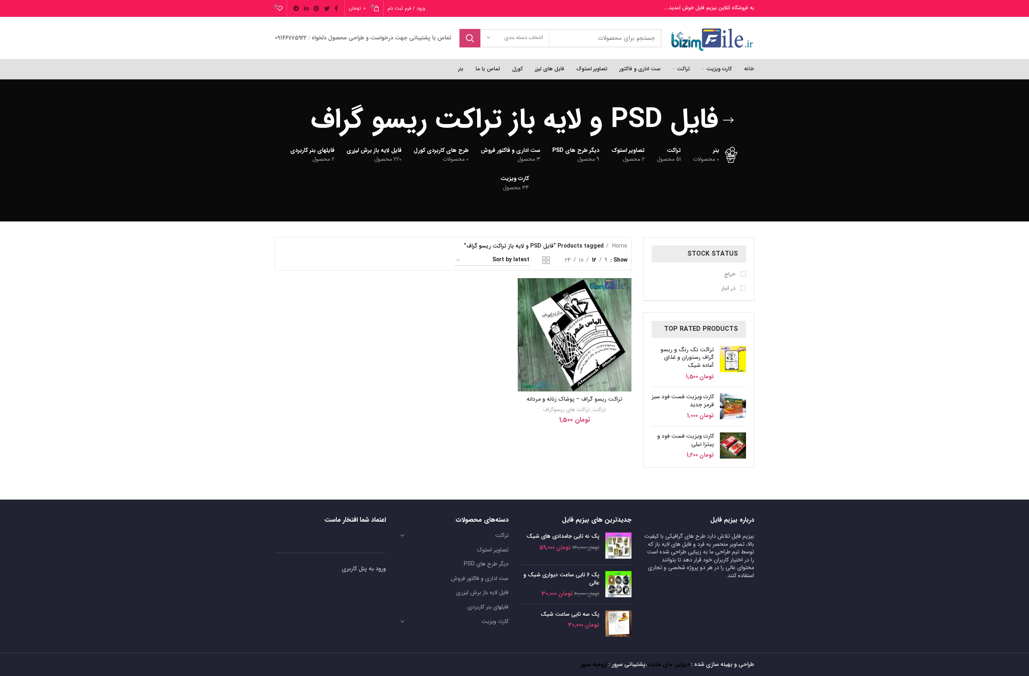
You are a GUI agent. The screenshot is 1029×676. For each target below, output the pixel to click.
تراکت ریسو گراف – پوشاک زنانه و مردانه (574, 399)
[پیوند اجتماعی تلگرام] (296, 8)
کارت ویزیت (495, 621)
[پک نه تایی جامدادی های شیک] (618, 546)
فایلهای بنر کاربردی (487, 606)
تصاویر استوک (492, 549)
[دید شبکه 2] (546, 260)
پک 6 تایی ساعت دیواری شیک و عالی (561, 579)
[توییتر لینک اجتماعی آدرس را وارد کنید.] (327, 8)
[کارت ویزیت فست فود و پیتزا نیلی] (733, 445)
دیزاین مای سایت (668, 664)
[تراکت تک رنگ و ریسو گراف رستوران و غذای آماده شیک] (733, 363)
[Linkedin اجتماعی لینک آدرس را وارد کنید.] (306, 8)
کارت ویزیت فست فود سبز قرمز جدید (683, 401)
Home (619, 246)
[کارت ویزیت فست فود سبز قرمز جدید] (733, 406)
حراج (730, 274)
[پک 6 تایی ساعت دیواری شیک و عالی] (618, 584)
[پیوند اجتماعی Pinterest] (316, 8)
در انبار (729, 289)
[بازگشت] (728, 120)
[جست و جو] (469, 38)
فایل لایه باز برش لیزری (482, 592)
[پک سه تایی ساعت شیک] (618, 623)
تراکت (599, 410)
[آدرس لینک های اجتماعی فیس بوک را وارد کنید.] (336, 8)
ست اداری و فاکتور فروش (479, 578)
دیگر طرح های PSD (486, 563)
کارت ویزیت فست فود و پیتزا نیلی (685, 440)
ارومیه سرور (593, 664)
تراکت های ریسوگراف (566, 410)
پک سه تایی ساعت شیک (570, 614)
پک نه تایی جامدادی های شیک (563, 537)
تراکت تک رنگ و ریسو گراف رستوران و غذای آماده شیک (687, 358)
